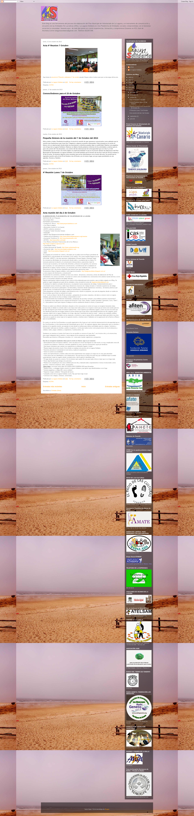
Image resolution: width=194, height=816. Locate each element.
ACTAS (51, 85)
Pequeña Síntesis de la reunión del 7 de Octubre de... (140, 107)
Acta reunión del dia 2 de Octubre (59, 213)
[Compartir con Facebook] (91, 82)
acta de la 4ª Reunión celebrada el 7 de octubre (65, 77)
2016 (130, 82)
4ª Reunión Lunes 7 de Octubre (58, 172)
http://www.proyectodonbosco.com (67, 223)
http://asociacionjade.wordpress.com (65, 249)
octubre (132, 97)
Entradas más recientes (52, 387)
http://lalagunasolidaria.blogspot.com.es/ (93, 271)
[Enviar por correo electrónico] (85, 82)
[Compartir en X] (89, 82)
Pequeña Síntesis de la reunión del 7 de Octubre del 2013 (70, 138)
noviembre (133, 95)
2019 (130, 77)
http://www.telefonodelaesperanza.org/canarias (73, 236)
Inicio (83, 387)
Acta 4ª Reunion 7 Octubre (55, 45)
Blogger (107, 809)
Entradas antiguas (112, 387)
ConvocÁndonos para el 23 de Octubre (61, 93)
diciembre (133, 92)
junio (131, 119)
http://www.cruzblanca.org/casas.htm (54, 243)
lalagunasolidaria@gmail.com (100, 282)
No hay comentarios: (75, 82)
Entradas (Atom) (56, 390)
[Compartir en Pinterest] (93, 82)
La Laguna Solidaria (135, 70)
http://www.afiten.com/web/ (57, 240)
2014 (130, 87)
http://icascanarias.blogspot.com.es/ (59, 251)
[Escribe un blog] (87, 82)
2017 (130, 80)
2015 (130, 85)
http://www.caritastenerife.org (70, 247)
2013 (130, 90)
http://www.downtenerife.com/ (68, 238)
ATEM (132, 67)
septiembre (133, 116)
